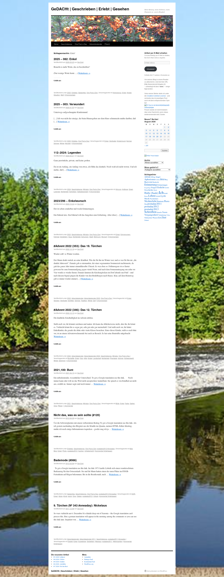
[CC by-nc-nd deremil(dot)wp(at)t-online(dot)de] (157, 107)
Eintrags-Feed (88, 559)
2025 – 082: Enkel (65, 59)
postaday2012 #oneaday (106, 448)
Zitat (164, 217)
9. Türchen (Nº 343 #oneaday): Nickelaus (80, 505)
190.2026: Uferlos (58, 559)
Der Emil (80, 62)
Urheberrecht (89, 451)
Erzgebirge (82, 541)
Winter (62, 143)
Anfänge (125, 189)
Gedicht (160, 187)
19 (154, 136)
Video (168, 215)
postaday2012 (72, 451)
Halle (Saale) (151, 193)
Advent (147, 176)
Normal (129, 141)
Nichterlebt (64, 191)
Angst (158, 176)
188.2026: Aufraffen (59, 564)
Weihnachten (117, 541)
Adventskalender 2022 (92, 298)
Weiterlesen (84, 73)
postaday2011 (107, 541)
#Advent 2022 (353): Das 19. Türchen (78, 246)
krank (70, 496)
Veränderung (162, 215)
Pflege (60, 406)
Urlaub (95, 496)
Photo (64, 451)
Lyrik (163, 195)
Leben (151, 195)
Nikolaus (98, 541)
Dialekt (70, 541)
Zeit (94, 300)
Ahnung (118, 189)
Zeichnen (62, 360)
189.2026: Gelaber (59, 562)
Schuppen (85, 237)
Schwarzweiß (129, 358)
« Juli (146, 145)
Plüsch (107, 44)
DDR (133, 494)
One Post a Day (81, 44)
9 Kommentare (113, 237)
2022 (69, 298)
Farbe (127, 403)
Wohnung (97, 237)
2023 (69, 234)
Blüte (117, 403)
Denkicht (155, 182)
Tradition (84, 300)
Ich (161, 192)
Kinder (129, 92)
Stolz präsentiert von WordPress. (157, 571)
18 (150, 136)
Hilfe (85, 358)
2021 (69, 403)
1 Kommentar (68, 406)
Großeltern (64, 237)
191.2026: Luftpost (59, 557)
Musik (147, 198)
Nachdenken (154, 199)
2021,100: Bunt (63, 370)
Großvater (112, 141)
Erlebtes (74, 92)
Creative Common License (156, 96)
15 (165, 133)
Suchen (81, 451)
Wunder (68, 143)
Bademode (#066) (65, 460)
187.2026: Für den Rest (60, 566)
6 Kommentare (70, 95)
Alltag (153, 177)
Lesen (158, 196)
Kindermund (121, 141)
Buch (146, 182)
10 (146, 133)
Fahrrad (56, 237)
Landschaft (97, 358)
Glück (60, 496)
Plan (145, 204)
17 (146, 136)
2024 (69, 189)
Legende (57, 191)
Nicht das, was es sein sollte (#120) (77, 415)
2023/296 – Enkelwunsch (70, 201)
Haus (70, 237)
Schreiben (72, 191)
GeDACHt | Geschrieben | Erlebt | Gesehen (90, 9)
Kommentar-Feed (89, 562)
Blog (55, 451)
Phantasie (113, 358)
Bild (131, 448)
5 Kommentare (102, 300)
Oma (55, 406)
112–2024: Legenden (67, 152)
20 (157, 136)
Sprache (159, 212)
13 (157, 133)
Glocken (57, 300)
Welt (62, 95)
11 (150, 133)
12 (154, 133)
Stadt (91, 237)
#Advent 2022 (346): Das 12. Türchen (78, 310)
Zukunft (146, 220)
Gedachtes (82, 92)
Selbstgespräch (82, 191)
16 (168, 133)
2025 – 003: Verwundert (69, 104)
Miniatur (86, 189)
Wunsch (104, 237)
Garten (132, 403)
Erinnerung (150, 184)
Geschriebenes (66, 44)
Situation (57, 95)
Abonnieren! (151, 69)
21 (161, 136)
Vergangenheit (151, 214)
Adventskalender (95, 44)
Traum (164, 212)
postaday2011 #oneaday (117, 539)
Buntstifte (71, 358)
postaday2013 (151, 209)
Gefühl (167, 188)
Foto (81, 358)
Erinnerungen (125, 234)
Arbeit (158, 180)
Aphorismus (117, 92)
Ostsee (79, 496)
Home (56, 44)
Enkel (124, 92)
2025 (69, 92)
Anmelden (87, 557)
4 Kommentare (77, 143)
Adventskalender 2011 (88, 539)
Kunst (146, 196)
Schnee (56, 143)
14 (161, 133)
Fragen (154, 187)
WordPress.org (88, 564)
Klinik (65, 496)
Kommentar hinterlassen (103, 451)
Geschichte (148, 190)
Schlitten (71, 300)
